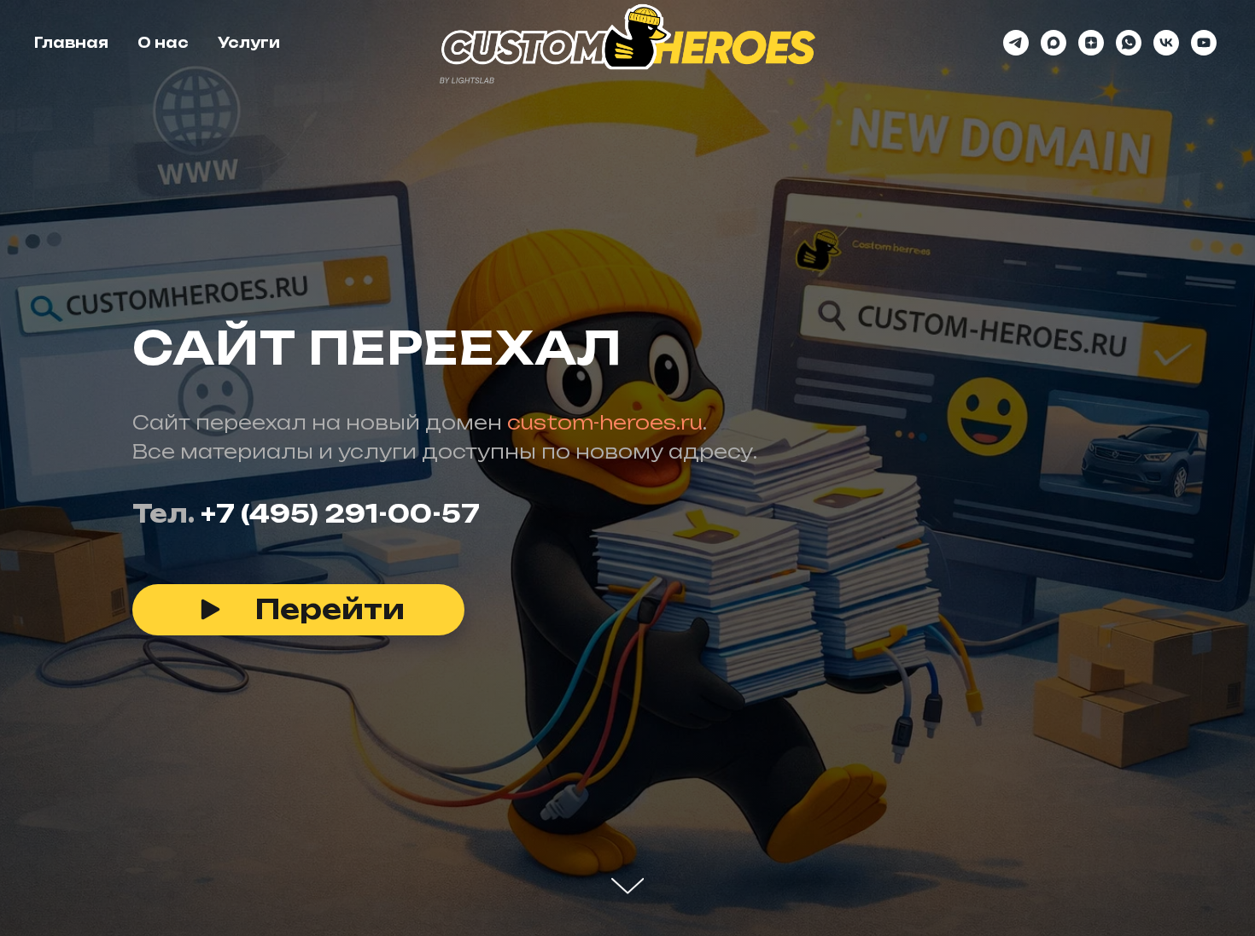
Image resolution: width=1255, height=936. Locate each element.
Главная (71, 42)
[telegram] (1016, 43)
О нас (163, 42)
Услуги (249, 42)
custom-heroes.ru (605, 422)
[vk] (1166, 43)
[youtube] (1204, 43)
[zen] (1091, 43)
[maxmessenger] (1053, 43)
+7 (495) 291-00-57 (340, 514)
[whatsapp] (1128, 43)
